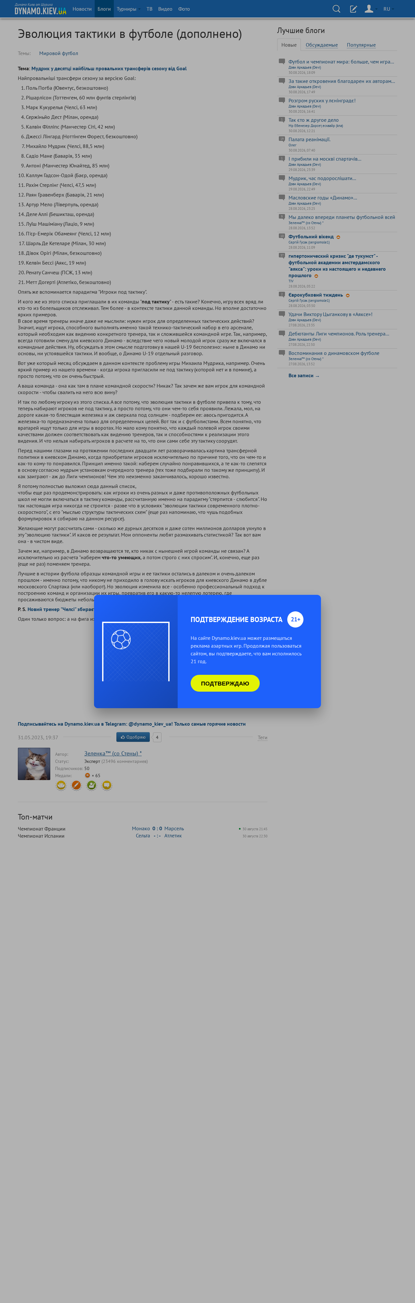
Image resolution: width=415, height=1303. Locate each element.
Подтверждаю (225, 683)
